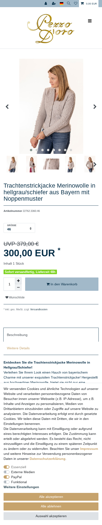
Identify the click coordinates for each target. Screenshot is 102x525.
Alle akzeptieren (51, 497)
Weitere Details (18, 348)
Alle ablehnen (51, 506)
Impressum (89, 449)
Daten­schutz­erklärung (47, 459)
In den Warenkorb (63, 284)
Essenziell (18, 467)
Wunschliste (16, 297)
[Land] (61, 3)
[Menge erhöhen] (18, 280)
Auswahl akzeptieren (51, 516)
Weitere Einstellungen (21, 487)
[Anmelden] (46, 3)
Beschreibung (17, 335)
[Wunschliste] (75, 3)
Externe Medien (23, 472)
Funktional (19, 482)
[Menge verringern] (18, 287)
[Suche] (68, 3)
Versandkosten (38, 309)
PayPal (16, 477)
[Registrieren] (54, 3)
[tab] (51, 334)
